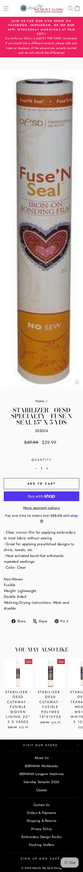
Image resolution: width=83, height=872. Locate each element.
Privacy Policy (41, 829)
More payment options (41, 507)
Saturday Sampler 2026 (41, 782)
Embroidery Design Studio (41, 836)
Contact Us (41, 804)
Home (39, 401)
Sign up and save (40, 859)
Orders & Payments (41, 812)
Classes (41, 790)
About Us (41, 757)
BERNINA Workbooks (41, 766)
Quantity (41, 460)
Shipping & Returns (41, 820)
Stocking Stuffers (41, 844)
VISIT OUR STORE (40, 745)
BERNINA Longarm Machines (41, 774)
